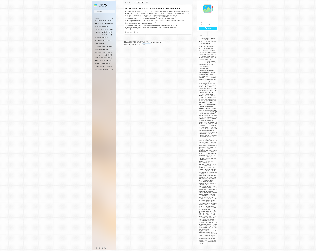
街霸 (208, 180)
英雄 (210, 166)
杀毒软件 (204, 195)
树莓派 (212, 237)
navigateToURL (202, 150)
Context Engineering (209, 158)
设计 (209, 152)
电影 (205, 72)
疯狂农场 (210, 133)
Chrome (201, 108)
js (201, 153)
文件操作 (206, 76)
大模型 (210, 49)
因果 (201, 240)
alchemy (201, 88)
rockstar (211, 153)
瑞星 (206, 221)
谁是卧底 (209, 184)
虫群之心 (207, 235)
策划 (203, 147)
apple (207, 83)
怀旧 (212, 58)
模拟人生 (211, 224)
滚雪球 (201, 124)
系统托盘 (203, 74)
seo (202, 142)
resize (208, 169)
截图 (216, 112)
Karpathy (214, 188)
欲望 (209, 242)
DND (215, 125)
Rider (213, 174)
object (203, 85)
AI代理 (205, 160)
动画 (210, 213)
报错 (209, 222)
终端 (207, 119)
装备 (204, 200)
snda (207, 142)
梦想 (207, 197)
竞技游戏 (203, 115)
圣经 (208, 129)
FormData (201, 198)
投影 (204, 219)
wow (212, 42)
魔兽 (215, 41)
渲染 (215, 99)
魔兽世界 (208, 93)
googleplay (209, 117)
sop (213, 70)
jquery (205, 169)
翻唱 (208, 194)
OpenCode (208, 211)
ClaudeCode (202, 49)
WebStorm (209, 174)
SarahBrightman (203, 62)
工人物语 (202, 229)
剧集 (201, 122)
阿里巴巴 (211, 79)
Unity (215, 174)
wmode (204, 140)
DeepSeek (201, 68)
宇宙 (207, 95)
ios (216, 85)
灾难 (212, 240)
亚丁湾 (213, 235)
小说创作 (203, 189)
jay (215, 172)
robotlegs (204, 139)
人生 (210, 124)
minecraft (211, 195)
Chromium (201, 209)
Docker (211, 208)
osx (211, 178)
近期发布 (127, 2)
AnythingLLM (208, 81)
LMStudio (201, 222)
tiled (202, 243)
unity (213, 120)
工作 (202, 44)
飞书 (210, 135)
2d (212, 218)
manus (210, 67)
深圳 (206, 85)
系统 (214, 213)
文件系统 (211, 76)
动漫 (202, 171)
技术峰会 (205, 67)
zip (204, 90)
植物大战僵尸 (209, 218)
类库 (211, 90)
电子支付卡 (202, 205)
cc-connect (209, 104)
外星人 (204, 95)
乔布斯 (214, 175)
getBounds (206, 149)
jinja (206, 222)
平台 (213, 198)
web (205, 171)
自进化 (207, 161)
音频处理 (211, 234)
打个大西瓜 (208, 227)
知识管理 (204, 188)
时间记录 (204, 56)
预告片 (215, 79)
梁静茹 (200, 175)
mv (202, 97)
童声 (204, 119)
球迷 (209, 221)
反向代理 (208, 203)
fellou (205, 137)
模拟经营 (205, 133)
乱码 (207, 140)
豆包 (213, 135)
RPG (200, 237)
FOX (215, 70)
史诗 (208, 137)
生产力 (200, 56)
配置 (208, 208)
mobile (200, 177)
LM (212, 81)
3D (208, 135)
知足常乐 (212, 242)
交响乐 (200, 130)
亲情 (200, 73)
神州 (205, 231)
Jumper (203, 177)
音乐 (208, 62)
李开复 (211, 171)
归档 (147, 2)
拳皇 (202, 180)
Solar (204, 232)
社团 (213, 152)
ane (202, 132)
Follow (209, 28)
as (207, 69)
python (210, 186)
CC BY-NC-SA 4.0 (146, 42)
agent (210, 70)
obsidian (201, 206)
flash (213, 61)
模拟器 (200, 59)
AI (199, 46)
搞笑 (208, 79)
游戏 (206, 38)
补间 (214, 130)
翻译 (209, 175)
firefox (200, 140)
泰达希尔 (203, 238)
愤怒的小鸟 (201, 155)
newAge (209, 132)
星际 (203, 130)
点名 (204, 124)
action (208, 85)
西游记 (210, 101)
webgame (209, 219)
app (208, 224)
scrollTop (214, 108)
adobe (201, 67)
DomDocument (202, 216)
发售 (203, 235)
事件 (208, 70)
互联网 (206, 175)
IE (209, 149)
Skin (215, 142)
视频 (206, 226)
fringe (202, 145)
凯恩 (205, 113)
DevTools (208, 54)
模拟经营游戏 (207, 229)
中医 (207, 49)
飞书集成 (207, 164)
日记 (207, 195)
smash (205, 97)
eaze (207, 130)
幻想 (210, 177)
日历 (212, 139)
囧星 (203, 178)
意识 (212, 124)
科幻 (211, 95)
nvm (209, 205)
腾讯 (200, 238)
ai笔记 (208, 183)
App (205, 174)
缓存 (214, 226)
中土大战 (214, 104)
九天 (209, 44)
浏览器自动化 (213, 52)
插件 (204, 206)
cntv (209, 115)
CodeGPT (201, 83)
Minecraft (209, 145)
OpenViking (201, 211)
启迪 (202, 125)
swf (214, 139)
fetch (212, 197)
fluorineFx (209, 144)
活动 (214, 39)
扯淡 (207, 155)
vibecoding (211, 46)
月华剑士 (205, 180)
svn (215, 227)
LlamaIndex (212, 183)
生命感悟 (202, 137)
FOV (214, 218)
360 (202, 221)
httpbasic (206, 77)
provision (208, 172)
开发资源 (207, 90)
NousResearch (202, 161)
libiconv (205, 132)
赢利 (213, 142)
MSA (213, 50)
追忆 (207, 58)
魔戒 (210, 137)
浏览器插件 (204, 59)
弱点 (206, 242)
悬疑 (205, 145)
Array (200, 85)
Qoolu (207, 177)
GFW (211, 205)
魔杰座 (202, 174)
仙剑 (212, 211)
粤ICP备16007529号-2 (140, 44)
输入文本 (210, 140)
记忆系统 (211, 161)
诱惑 (215, 242)
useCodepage (209, 216)
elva (205, 130)
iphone (211, 222)
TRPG (200, 127)
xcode (200, 195)
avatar (200, 95)
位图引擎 (212, 99)
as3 (200, 41)
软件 (203, 120)
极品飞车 (210, 200)
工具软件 (210, 112)
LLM (213, 49)
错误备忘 (211, 110)
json (214, 206)
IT (213, 97)
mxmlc (203, 81)
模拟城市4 (208, 231)
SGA (216, 229)
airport (207, 103)
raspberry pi (208, 237)
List (199, 129)
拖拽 (202, 129)
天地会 (206, 41)
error (200, 167)
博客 (208, 214)
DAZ (210, 120)
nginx (202, 203)
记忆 (212, 191)
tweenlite (204, 153)
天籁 (202, 119)
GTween (206, 87)
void (209, 238)
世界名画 (203, 152)
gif (203, 90)
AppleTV (203, 237)
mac (205, 172)
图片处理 (209, 192)
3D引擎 (214, 200)
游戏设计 (213, 145)
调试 (210, 108)
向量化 (202, 184)
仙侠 (212, 132)
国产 (200, 242)
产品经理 (207, 74)
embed (211, 206)
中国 (206, 120)
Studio (215, 81)
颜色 (214, 83)
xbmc (211, 83)
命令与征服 (209, 113)
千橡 (214, 231)
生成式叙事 (210, 202)
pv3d (212, 227)
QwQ (205, 68)
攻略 (206, 192)
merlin (211, 194)
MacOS (200, 120)
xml (212, 167)
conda (200, 188)
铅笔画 (214, 177)
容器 (209, 209)
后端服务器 (205, 186)
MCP (204, 108)
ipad (214, 194)
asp (214, 93)
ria (203, 41)
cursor (206, 238)
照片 (201, 226)
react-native (209, 198)
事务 (205, 214)
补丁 (206, 106)
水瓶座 (201, 133)
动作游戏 (206, 101)
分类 (133, 2)
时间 (213, 144)
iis (215, 93)
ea (199, 39)
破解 (206, 135)
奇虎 (204, 221)
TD (204, 218)
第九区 (207, 124)
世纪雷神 (214, 192)
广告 (214, 77)
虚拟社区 (204, 64)
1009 (213, 90)
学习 (211, 74)
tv (207, 97)
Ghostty (209, 119)
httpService (204, 167)
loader (202, 110)
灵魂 (215, 124)
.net (206, 144)
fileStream (201, 76)
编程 (212, 238)
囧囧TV (200, 178)
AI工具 (210, 103)
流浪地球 (203, 242)
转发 (212, 203)
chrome (215, 110)
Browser (205, 208)
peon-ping (204, 112)
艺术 (206, 152)
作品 (208, 139)
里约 (205, 155)
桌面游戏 (204, 127)
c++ (201, 117)
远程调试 (207, 110)
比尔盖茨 (205, 99)
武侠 (208, 120)
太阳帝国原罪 (209, 232)
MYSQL (200, 214)
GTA (208, 153)
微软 (202, 99)
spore (213, 232)
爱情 (204, 213)
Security (209, 167)
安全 (214, 167)
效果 (210, 87)
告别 (202, 58)
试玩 (207, 115)
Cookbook (211, 64)
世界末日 (205, 129)
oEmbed (200, 208)
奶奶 (200, 58)
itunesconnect (202, 135)
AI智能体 (209, 163)
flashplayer (211, 88)
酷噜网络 (206, 44)
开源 (210, 50)
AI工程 (211, 156)
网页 (200, 110)
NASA (210, 235)
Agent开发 (206, 156)
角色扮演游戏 (211, 122)
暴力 (215, 153)
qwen (213, 184)
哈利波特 (212, 229)
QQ (211, 221)
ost (202, 213)
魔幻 (203, 122)
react (205, 198)
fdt (201, 81)
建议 (204, 125)
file (212, 74)
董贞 (214, 132)
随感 (214, 238)
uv (204, 211)
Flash (209, 58)
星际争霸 (208, 127)
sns (211, 231)
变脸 (212, 209)
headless (206, 209)
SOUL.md (201, 163)
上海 (200, 44)
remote (200, 139)
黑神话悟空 (201, 101)
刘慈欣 (214, 240)
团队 (213, 219)
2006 (210, 197)
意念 (215, 219)
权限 (203, 218)
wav (208, 234)
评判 (207, 125)
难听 (203, 160)
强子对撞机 (211, 129)
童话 (207, 200)
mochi (204, 142)
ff (208, 39)
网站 (202, 200)
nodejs (200, 186)
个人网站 (204, 197)
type (202, 169)
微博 (215, 237)
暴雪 (202, 39)
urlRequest (210, 226)
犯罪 (214, 180)
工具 (214, 54)
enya (200, 132)
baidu (203, 175)
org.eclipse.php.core (212, 189)
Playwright (201, 54)
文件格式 (202, 77)
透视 (206, 219)
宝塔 (205, 203)
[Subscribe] (113, 18)
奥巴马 (213, 205)
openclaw (203, 46)
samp (203, 226)
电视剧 (210, 97)
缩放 (215, 169)
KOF (199, 180)
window (212, 169)
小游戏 (210, 142)
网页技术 (209, 59)
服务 (211, 152)
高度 (204, 144)
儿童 (202, 73)
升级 (202, 224)
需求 (205, 147)
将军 (213, 112)
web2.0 (208, 147)
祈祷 (200, 221)
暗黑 (206, 122)
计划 (214, 95)
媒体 (207, 202)
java (213, 117)
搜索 (215, 147)
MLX (204, 222)
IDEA (204, 83)
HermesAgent (202, 164)
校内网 (201, 232)
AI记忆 (201, 50)
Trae (206, 46)
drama (200, 97)
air (207, 64)
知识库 (209, 188)
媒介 (215, 202)
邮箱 (213, 221)
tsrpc (200, 203)
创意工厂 (208, 171)
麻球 (214, 195)
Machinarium (202, 192)
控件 (214, 140)
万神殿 (207, 213)
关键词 (211, 147)
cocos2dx (204, 117)
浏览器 (214, 208)
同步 (208, 206)
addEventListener (203, 70)
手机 (215, 117)
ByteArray (205, 88)
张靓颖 (212, 172)
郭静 (210, 155)
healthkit (205, 224)
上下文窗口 (201, 52)
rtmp (210, 68)
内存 (215, 88)
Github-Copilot (211, 150)
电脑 (212, 127)
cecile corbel (210, 106)
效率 (212, 54)
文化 (209, 178)
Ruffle (215, 58)
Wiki (207, 188)
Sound (213, 87)
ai (202, 186)
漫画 (215, 234)
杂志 (200, 243)
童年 (212, 177)
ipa (203, 172)
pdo (203, 214)
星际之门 (201, 231)
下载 (211, 38)
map (201, 172)
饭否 (211, 73)
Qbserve (208, 56)
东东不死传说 (211, 125)
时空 (216, 129)
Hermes (209, 160)
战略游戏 (202, 106)
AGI (208, 67)
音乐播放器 (213, 44)
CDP (205, 54)
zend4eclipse (204, 191)
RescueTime (213, 56)
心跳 (215, 158)
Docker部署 (212, 164)
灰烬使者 (202, 93)
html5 (213, 166)
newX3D (200, 202)
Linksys (212, 181)
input (200, 169)
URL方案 (211, 77)
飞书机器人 (204, 104)
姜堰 (205, 58)
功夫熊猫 (215, 203)
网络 (201, 183)
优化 (209, 99)
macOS (207, 108)
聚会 (209, 41)
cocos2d (212, 85)
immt (200, 171)
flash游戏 (214, 178)
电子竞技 (202, 113)
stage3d (200, 219)
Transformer (206, 50)
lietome (211, 180)
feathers (201, 181)
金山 (212, 175)
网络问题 (204, 183)
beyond (205, 194)
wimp (200, 218)
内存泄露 (214, 119)
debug (200, 112)
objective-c (201, 87)
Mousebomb (131, 41)
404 (212, 93)
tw (199, 113)
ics (206, 206)
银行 (206, 205)
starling (205, 181)
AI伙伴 (203, 166)
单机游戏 (202, 103)
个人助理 (207, 166)
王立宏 (200, 160)
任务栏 (213, 73)
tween (210, 130)
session (211, 214)
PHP (200, 191)
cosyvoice (214, 186)
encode (200, 90)
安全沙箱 (204, 227)
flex (208, 73)
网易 (214, 127)
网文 (206, 189)
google (202, 149)
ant (199, 81)
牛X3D (204, 202)
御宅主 (205, 178)
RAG (215, 50)
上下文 (205, 184)
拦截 (207, 150)
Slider (200, 144)
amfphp (213, 137)
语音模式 (205, 163)
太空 (200, 119)
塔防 (209, 191)
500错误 (214, 216)
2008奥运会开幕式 (206, 240)
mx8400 (209, 181)
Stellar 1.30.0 (140, 41)
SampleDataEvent (203, 234)
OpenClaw (207, 52)
